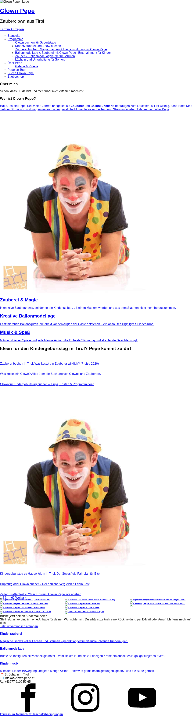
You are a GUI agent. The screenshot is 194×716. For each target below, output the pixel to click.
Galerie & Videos (26, 66)
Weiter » (21, 597)
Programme (15, 39)
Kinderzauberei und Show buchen (38, 45)
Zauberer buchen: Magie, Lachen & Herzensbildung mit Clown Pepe (61, 49)
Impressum (7, 714)
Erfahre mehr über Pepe (153, 109)
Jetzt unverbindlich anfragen (19, 626)
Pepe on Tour (17, 69)
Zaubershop (16, 76)
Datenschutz (23, 714)
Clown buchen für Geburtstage (35, 42)
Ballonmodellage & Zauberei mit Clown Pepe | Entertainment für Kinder (63, 52)
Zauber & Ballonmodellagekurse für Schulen (45, 56)
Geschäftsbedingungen (47, 714)
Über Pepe (15, 63)
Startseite (14, 35)
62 (13, 597)
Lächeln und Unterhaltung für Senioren (41, 59)
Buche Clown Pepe (21, 73)
